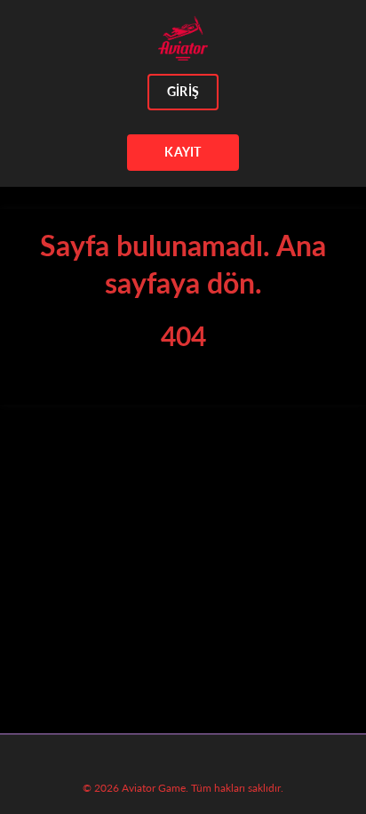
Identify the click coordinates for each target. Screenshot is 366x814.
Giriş (183, 91)
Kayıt (182, 151)
